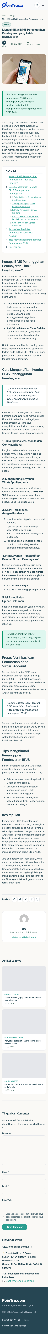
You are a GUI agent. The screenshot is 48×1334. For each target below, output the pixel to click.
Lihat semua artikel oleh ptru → (24, 937)
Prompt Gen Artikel (11, 1320)
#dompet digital (11, 994)
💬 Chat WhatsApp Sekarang (18, 1281)
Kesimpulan (15, 247)
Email (5, 1186)
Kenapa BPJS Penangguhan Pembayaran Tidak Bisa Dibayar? (23, 179)
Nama (5, 1172)
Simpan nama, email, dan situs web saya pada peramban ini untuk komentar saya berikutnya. (24, 1217)
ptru (24, 928)
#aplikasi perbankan (13, 1038)
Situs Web (7, 1200)
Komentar (7, 1133)
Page (26, 1320)
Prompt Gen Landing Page (14, 1326)
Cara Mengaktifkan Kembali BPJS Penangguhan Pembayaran (23, 190)
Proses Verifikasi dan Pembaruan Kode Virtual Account (21, 232)
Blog (6, 25)
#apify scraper (11, 1081)
